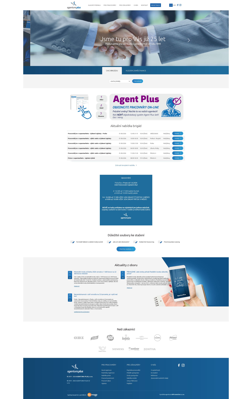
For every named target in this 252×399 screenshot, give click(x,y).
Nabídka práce (106, 375)
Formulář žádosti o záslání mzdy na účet (89, 242)
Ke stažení (154, 373)
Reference (154, 375)
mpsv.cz (76, 286)
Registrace (155, 5)
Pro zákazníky (125, 5)
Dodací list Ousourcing (146, 242)
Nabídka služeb (132, 378)
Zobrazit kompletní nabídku (125, 165)
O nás (136, 5)
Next (189, 40)
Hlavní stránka (94, 5)
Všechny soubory (125, 249)
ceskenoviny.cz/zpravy (81, 312)
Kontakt (144, 5)
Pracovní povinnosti (107, 378)
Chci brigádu (112, 71)
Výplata (104, 383)
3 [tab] (128, 59)
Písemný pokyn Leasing (172, 242)
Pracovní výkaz (106, 381)
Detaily (177, 133)
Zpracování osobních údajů (159, 378)
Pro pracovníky (110, 5)
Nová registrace (106, 370)
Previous (63, 40)
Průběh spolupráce (133, 373)
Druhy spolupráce (132, 375)
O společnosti (155, 370)
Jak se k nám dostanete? (121, 242)
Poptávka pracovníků (133, 370)
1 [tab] (123, 59)
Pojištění (129, 383)
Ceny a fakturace (132, 381)
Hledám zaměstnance (136, 71)
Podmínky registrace (107, 373)
